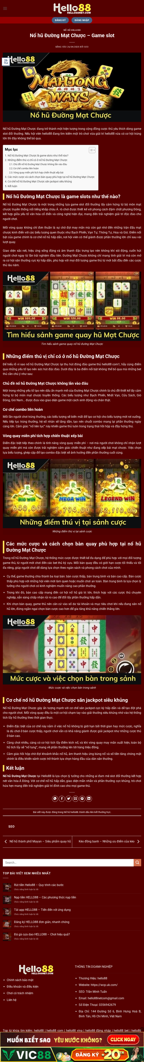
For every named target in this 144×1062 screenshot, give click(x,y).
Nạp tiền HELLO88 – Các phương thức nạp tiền (45, 897)
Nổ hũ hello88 (72, 30)
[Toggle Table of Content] (90, 150)
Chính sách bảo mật (20, 980)
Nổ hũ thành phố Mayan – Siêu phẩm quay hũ (40, 841)
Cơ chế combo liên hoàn (26, 168)
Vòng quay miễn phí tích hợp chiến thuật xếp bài (38, 172)
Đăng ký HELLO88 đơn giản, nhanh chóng (41, 922)
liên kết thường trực (100, 812)
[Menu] (5, 8)
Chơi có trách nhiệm (20, 993)
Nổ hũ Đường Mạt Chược (19, 776)
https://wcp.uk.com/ (104, 985)
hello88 (102, 978)
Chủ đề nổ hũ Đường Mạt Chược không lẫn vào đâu (40, 164)
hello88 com (54, 1030)
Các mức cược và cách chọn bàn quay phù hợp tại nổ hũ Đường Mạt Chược (51, 177)
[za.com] (72, 8)
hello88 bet (121, 1030)
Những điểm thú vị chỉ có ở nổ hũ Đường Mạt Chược (37, 160)
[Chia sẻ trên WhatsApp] (55, 799)
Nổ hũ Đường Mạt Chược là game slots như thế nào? (38, 155)
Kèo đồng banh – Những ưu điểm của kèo (107, 841)
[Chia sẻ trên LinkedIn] (89, 799)
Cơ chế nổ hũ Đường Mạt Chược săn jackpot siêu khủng (40, 181)
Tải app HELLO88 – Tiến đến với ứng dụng (42, 910)
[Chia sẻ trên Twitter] (68, 799)
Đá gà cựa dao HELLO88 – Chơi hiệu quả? (42, 934)
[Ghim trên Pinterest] (82, 799)
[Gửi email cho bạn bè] (75, 799)
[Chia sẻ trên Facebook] (62, 799)
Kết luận (12, 186)
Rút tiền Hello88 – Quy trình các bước (39, 885)
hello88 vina (74, 1030)
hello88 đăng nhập (98, 1030)
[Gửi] (137, 862)
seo (86, 47)
